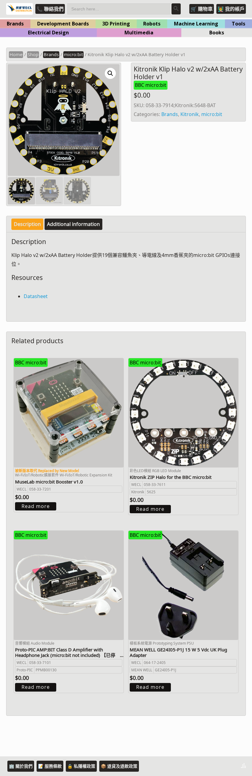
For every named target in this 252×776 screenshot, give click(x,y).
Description (27, 224)
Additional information (73, 224)
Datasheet (36, 296)
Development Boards (63, 23)
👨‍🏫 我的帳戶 (231, 9)
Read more (36, 506)
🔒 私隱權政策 (81, 766)
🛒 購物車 (202, 9)
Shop (33, 54)
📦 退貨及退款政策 (119, 766)
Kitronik (189, 114)
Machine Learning (196, 23)
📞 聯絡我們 (50, 9)
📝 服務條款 (50, 766)
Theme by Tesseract (213, 766)
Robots (151, 23)
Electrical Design (48, 32)
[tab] (27, 224)
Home (16, 54)
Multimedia (138, 32)
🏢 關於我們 (21, 766)
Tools (238, 23)
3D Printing (116, 23)
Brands (15, 23)
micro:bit (73, 54)
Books (216, 32)
